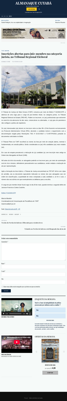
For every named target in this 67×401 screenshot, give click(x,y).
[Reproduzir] (4, 314)
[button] (16, 306)
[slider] (15, 313)
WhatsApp (17, 214)
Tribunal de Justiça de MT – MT (12, 209)
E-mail (3, 271)
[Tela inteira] (30, 314)
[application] (16, 306)
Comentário (4, 242)
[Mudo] (27, 314)
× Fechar (64, 32)
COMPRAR (50, 373)
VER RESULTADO (50, 320)
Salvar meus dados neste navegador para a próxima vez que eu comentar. (21, 287)
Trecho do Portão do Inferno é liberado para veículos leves (22, 222)
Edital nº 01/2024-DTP (8, 193)
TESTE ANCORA (5, 50)
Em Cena (57, 20)
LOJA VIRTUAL (31, 9)
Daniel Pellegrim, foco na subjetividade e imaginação (16, 22)
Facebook (11, 214)
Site (2, 279)
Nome (3, 263)
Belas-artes (5, 20)
